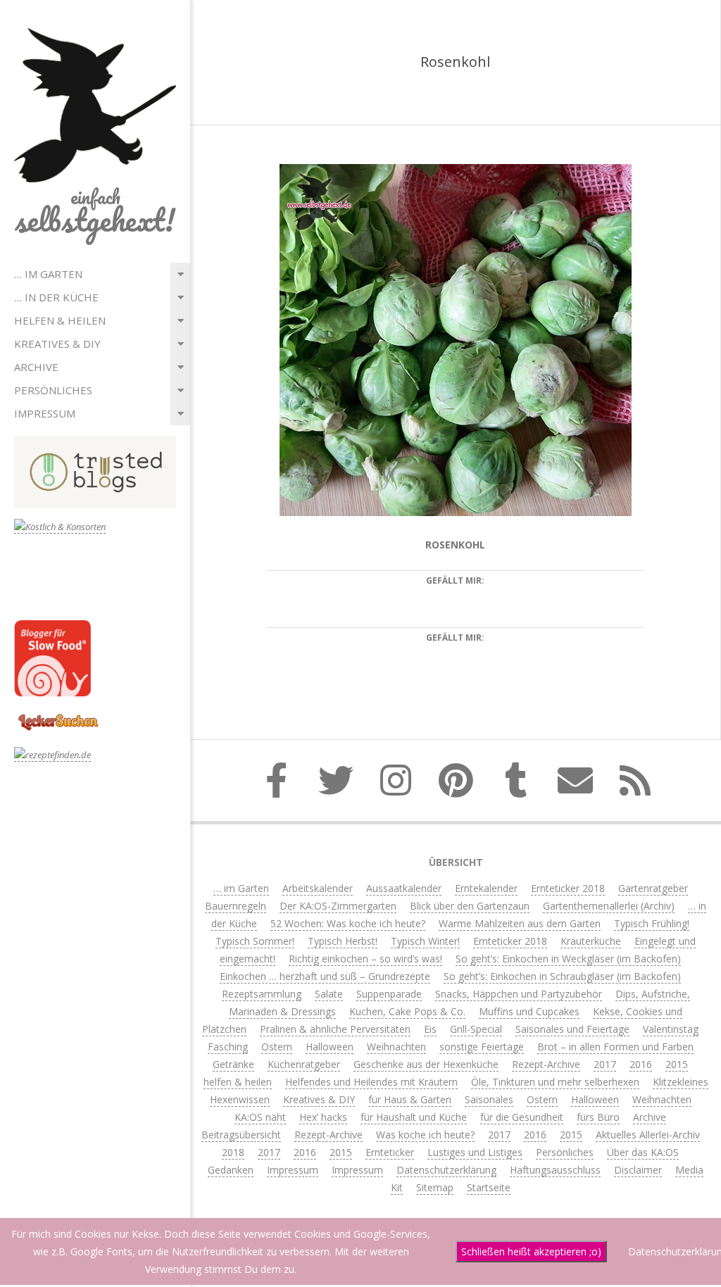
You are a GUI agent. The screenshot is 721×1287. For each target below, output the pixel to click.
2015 (676, 1064)
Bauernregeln (235, 905)
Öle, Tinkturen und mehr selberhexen (555, 1081)
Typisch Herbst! (342, 941)
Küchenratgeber (304, 1064)
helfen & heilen (60, 320)
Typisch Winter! (425, 941)
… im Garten (48, 274)
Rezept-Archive (546, 1064)
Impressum (44, 413)
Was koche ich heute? (425, 1134)
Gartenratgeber (653, 888)
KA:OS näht (260, 1117)
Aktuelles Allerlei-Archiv (648, 1134)
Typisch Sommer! (254, 941)
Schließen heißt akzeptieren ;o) (531, 1251)
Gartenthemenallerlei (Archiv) (609, 905)
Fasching (228, 1046)
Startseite (488, 1187)
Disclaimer (638, 1169)
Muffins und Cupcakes (529, 1011)
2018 (233, 1152)
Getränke (233, 1064)
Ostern (276, 1046)
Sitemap (434, 1187)
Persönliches (53, 390)
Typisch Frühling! (651, 923)
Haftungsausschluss (555, 1169)
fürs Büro (598, 1117)
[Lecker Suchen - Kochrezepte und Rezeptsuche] (58, 715)
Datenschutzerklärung (446, 1169)
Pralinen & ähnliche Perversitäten (335, 1029)
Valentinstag (670, 1029)
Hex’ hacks (323, 1117)
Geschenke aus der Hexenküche (426, 1064)
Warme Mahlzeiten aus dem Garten (520, 923)
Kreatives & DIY (57, 344)
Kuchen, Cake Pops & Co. (407, 1011)
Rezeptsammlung (261, 993)
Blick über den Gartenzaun (469, 905)
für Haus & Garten (409, 1099)
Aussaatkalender (403, 888)
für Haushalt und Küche (413, 1117)
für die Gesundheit (521, 1117)
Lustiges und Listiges (474, 1152)
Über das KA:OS (643, 1152)
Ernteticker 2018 (568, 888)
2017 (605, 1064)
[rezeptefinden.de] (52, 755)
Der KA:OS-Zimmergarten (338, 905)
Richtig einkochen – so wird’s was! (365, 958)
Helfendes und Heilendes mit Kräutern (371, 1081)
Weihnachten (396, 1046)
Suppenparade (389, 993)
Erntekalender (486, 888)
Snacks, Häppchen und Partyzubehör (518, 993)
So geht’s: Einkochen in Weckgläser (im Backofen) (568, 958)
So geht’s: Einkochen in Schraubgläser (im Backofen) (562, 976)
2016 (640, 1064)
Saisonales (489, 1099)
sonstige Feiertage (481, 1046)
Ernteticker (389, 1152)
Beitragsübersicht (241, 1134)
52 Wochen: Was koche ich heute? (347, 923)
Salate (329, 993)
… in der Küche (56, 297)
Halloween (329, 1046)
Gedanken (230, 1169)
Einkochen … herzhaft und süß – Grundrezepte (325, 976)
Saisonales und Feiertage (572, 1029)
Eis (430, 1029)
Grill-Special (476, 1029)
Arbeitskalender (317, 888)
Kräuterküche (590, 941)
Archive (36, 367)
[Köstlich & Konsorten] (60, 527)
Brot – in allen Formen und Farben (615, 1046)
